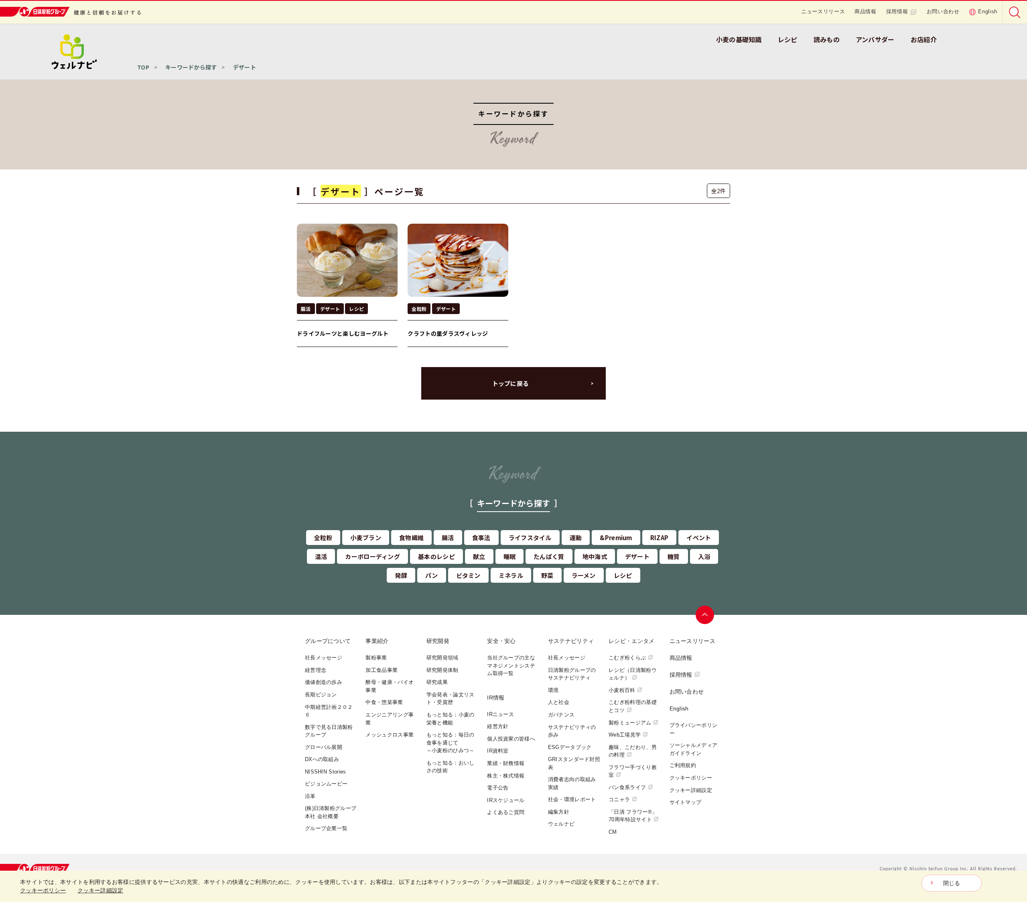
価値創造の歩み (323, 682)
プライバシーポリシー (694, 729)
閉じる (951, 883)
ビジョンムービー (326, 784)
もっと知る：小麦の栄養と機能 (450, 719)
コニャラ (619, 799)
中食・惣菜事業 (384, 702)
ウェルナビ (561, 824)
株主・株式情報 (505, 776)
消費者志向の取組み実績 (572, 783)
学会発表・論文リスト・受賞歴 (450, 699)
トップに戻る (510, 383)
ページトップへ (705, 615)
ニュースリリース (823, 11)
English (987, 11)
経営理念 (315, 670)
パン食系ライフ (627, 787)
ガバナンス (561, 715)
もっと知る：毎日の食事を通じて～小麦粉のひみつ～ (450, 742)
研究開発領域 (442, 658)
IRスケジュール (505, 800)
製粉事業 (376, 658)
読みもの (827, 39)
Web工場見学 (625, 735)
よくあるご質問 (505, 812)
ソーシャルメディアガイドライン (694, 749)
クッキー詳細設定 (691, 790)
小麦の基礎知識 (739, 39)
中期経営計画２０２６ (329, 711)
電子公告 (497, 788)
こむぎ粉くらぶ (627, 658)
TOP (143, 67)
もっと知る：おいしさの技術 (450, 767)
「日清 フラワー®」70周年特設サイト (633, 816)
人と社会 (558, 702)
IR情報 (495, 697)
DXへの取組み (322, 759)
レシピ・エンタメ (631, 641)
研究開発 (437, 641)
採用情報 (897, 11)
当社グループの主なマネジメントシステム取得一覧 (511, 665)
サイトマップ (686, 802)
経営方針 (497, 726)
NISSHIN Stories (325, 772)
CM (613, 832)
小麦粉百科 (622, 690)
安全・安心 (501, 641)
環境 (553, 690)
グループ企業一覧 (326, 828)
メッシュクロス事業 (389, 735)
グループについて (328, 641)
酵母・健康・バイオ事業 (389, 686)
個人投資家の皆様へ (511, 739)
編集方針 (558, 812)
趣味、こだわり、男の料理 (633, 751)
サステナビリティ (571, 641)
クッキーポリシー (691, 778)
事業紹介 (376, 641)
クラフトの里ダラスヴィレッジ (448, 333)
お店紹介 (924, 39)
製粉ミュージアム (630, 723)
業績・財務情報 (505, 763)
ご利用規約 (683, 765)
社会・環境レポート (572, 799)
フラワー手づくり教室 (633, 771)
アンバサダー (875, 39)
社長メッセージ (323, 658)
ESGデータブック (570, 747)
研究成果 (437, 682)
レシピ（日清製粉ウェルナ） (633, 674)
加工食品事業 (381, 670)
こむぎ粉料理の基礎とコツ (633, 706)
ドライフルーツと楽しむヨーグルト (343, 333)
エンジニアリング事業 (389, 719)
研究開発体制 (442, 670)
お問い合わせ (943, 11)
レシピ (788, 39)
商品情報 (865, 11)
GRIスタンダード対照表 (574, 763)
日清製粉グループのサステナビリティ (572, 674)
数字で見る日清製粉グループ (329, 731)
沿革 (310, 796)
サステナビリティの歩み (572, 731)
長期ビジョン (321, 695)
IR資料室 (498, 751)
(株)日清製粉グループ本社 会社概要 (330, 812)
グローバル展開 (323, 747)
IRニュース (500, 714)
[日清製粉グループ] (35, 869)
